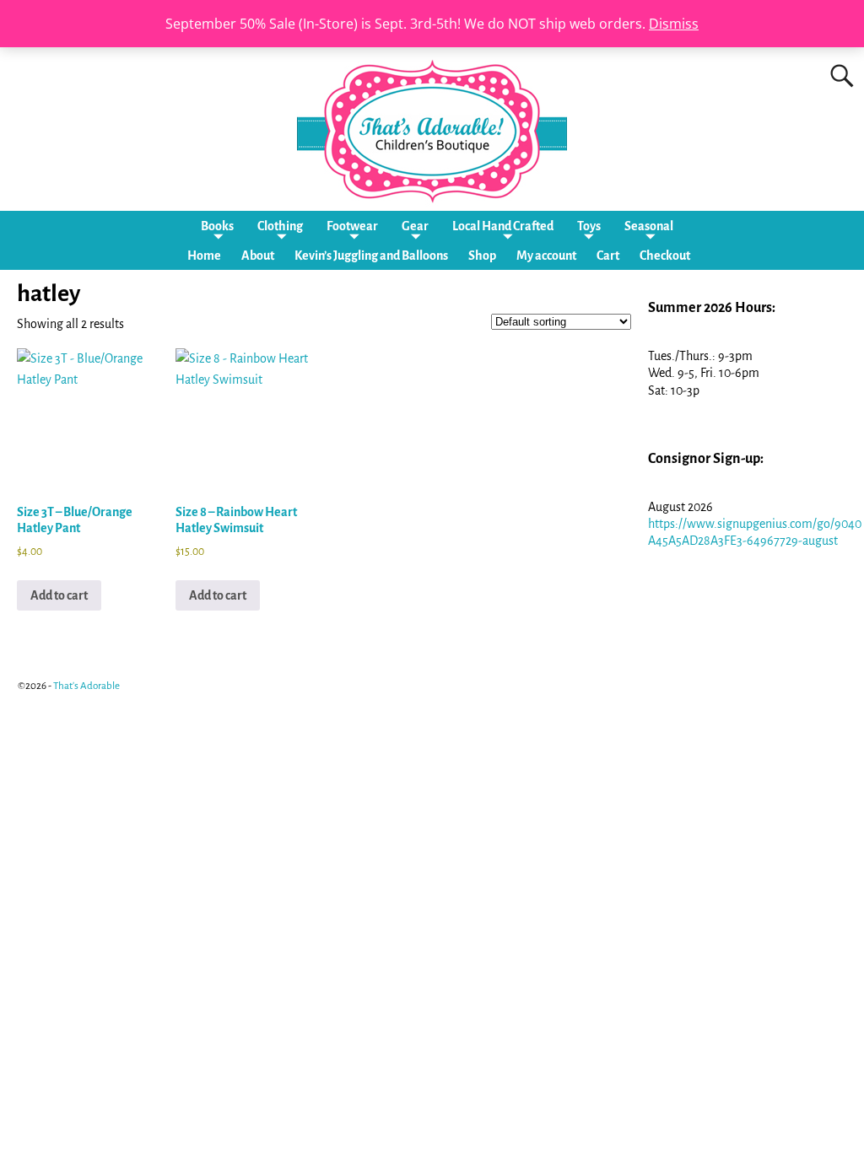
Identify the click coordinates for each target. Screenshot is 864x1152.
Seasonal (648, 226)
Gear (415, 226)
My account (546, 255)
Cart (608, 255)
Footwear (352, 226)
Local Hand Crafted (503, 226)
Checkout (665, 255)
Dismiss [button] (674, 23)
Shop (482, 255)
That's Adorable (86, 686)
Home (204, 255)
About (257, 255)
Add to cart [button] (59, 595)
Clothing (280, 226)
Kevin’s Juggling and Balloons (371, 255)
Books (217, 226)
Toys (589, 226)
